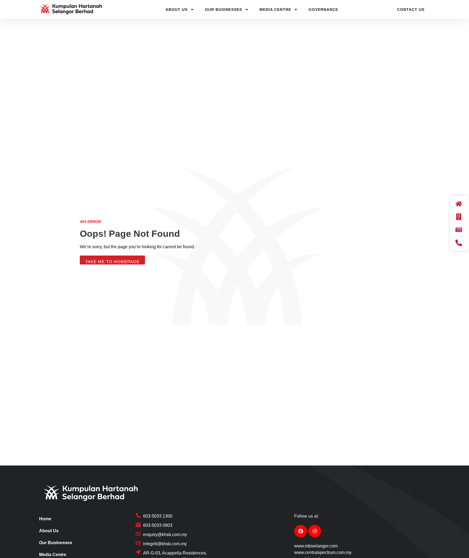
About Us (177, 9)
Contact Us (410, 9)
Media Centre (275, 9)
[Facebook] (300, 531)
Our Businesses (223, 9)
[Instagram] (314, 531)
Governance (323, 9)
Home (45, 518)
